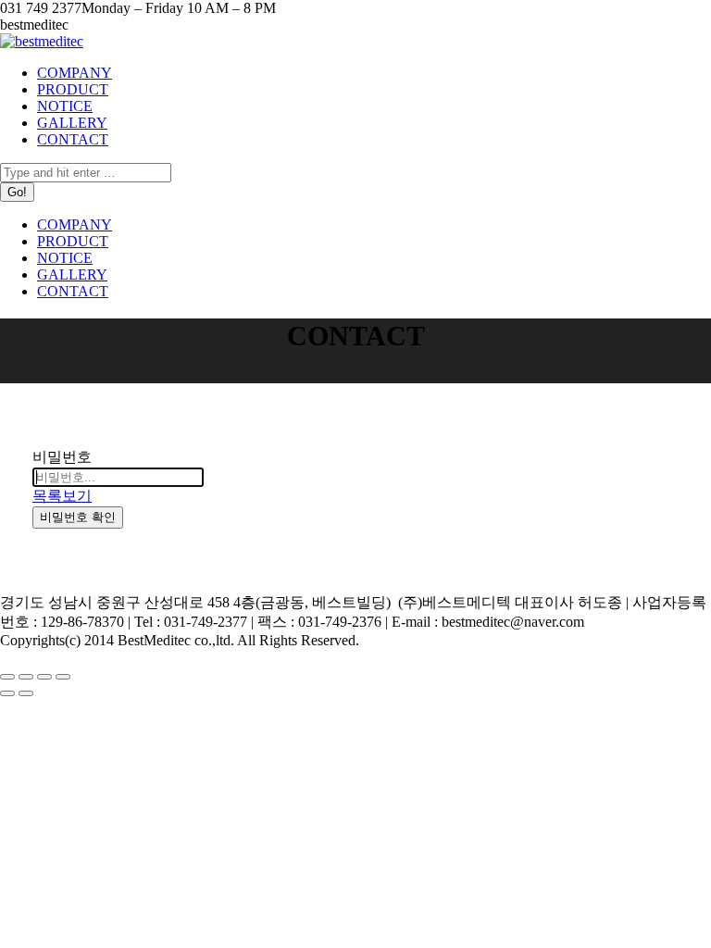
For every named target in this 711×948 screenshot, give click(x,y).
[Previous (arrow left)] (7, 693)
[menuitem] (74, 73)
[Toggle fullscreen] (44, 677)
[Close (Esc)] (7, 677)
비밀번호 (62, 457)
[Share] (26, 677)
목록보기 (62, 496)
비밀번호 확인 (78, 517)
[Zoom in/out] (63, 677)
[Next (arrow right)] (26, 693)
